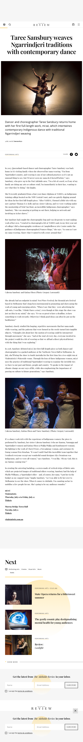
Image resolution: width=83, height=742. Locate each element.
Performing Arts (12, 154)
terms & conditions (25, 691)
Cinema (24, 569)
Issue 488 (53, 588)
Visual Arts (32, 569)
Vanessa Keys (18, 141)
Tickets (8, 500)
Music (40, 569)
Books (12, 573)
